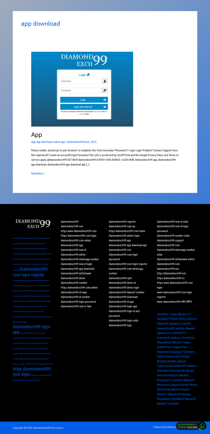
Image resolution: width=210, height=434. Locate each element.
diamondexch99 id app (20, 312)
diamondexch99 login (20, 322)
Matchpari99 (178, 370)
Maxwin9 (183, 375)
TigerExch (162, 365)
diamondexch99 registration (28, 359)
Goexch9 (192, 318)
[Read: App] (82, 89)
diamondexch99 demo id (25, 291)
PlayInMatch (163, 370)
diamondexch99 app (19, 249)
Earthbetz (189, 351)
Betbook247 (163, 337)
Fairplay (185, 356)
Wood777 (162, 394)
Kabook (184, 384)
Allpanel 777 (184, 314)
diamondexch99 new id (20, 343)
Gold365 (161, 347)
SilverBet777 (179, 333)
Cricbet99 (185, 323)
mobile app (59, 141)
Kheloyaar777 (164, 380)
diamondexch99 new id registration (24, 349)
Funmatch (177, 380)
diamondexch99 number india (29, 354)
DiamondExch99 (166, 328)
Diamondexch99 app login (27, 259)
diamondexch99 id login (36, 312)
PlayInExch (163, 351)
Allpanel (175, 384)
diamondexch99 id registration (41, 317)
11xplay (172, 314)
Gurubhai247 (177, 351)
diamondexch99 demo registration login (38, 301)
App (36, 134)
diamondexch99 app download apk (24, 254)
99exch (193, 384)
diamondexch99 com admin (22, 264)
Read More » (38, 173)
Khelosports (163, 384)
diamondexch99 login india (22, 338)
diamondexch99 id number (22, 317)
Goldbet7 (192, 365)
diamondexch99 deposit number (23, 306)
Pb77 (169, 347)
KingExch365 (180, 347)
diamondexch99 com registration (24, 281)
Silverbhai (162, 314)
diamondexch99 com (43, 259)
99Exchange (163, 389)
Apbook (181, 361)
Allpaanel (174, 323)
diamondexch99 (18, 238)
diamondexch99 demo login (30, 296)
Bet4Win (172, 361)
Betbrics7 (176, 337)
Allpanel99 (162, 323)
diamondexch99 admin (31, 238)
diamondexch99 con (32, 286)
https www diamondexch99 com (41, 375)
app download (44, 141)
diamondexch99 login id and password (32, 333)
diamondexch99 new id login (38, 343)
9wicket (190, 370)
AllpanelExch (164, 342)
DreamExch (188, 337)
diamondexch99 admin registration (33, 244)
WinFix (182, 318)
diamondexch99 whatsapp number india (39, 364)
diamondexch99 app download (37, 249)
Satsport (184, 389)
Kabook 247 (174, 394)
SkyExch (176, 342)
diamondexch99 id (41, 306)
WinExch (161, 356)
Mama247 (189, 380)
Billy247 (173, 375)
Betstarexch (174, 356)
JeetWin (179, 328)
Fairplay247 (163, 318)
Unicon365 (163, 375)
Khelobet (162, 361)
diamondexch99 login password (41, 338)
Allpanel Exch (164, 333)
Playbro (174, 318)
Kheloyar (186, 394)
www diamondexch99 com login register (26, 380)
